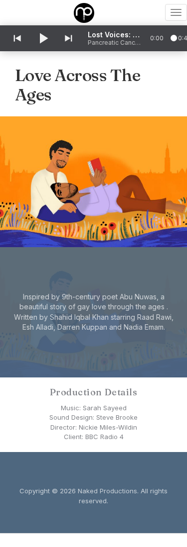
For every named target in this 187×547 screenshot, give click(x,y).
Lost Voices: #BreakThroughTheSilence (115, 34)
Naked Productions (107, 491)
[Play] (43, 38)
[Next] (69, 38)
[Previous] (16, 38)
